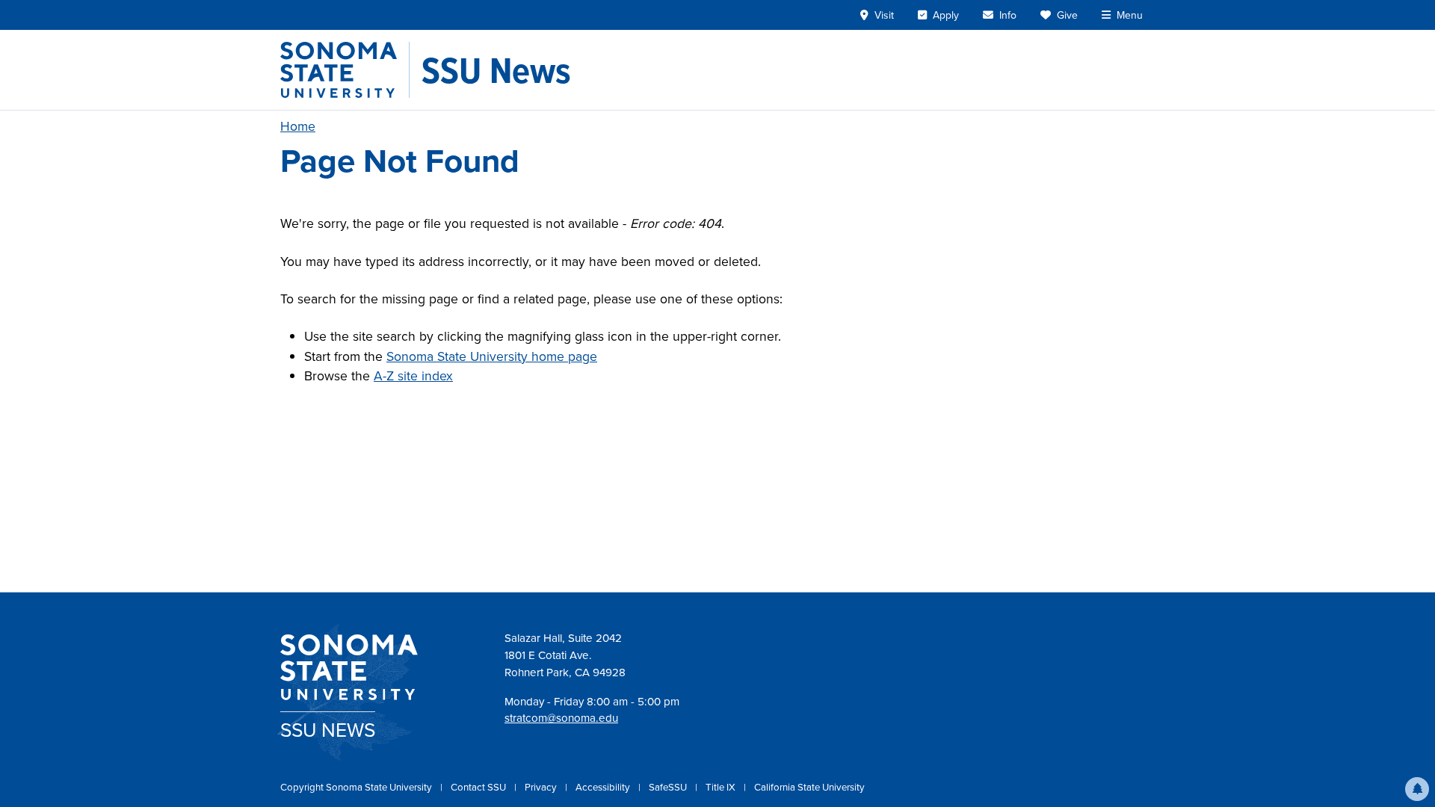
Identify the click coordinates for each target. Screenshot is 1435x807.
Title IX (722, 787)
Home (297, 126)
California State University (809, 787)
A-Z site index (413, 376)
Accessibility (603, 787)
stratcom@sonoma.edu (561, 718)
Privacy (542, 787)
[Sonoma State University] (345, 70)
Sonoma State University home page (491, 356)
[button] (1417, 789)
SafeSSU (669, 787)
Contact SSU (479, 787)
